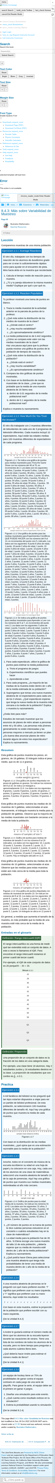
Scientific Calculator (13, 140)
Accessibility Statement (27, 1470)
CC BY (17, 1424)
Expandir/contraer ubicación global (52, 204)
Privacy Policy (42, 1468)
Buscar (5, 1480)
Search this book (7, 47)
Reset (4, 72)
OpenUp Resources (18, 227)
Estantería (27, 205)
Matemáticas (45, 205)
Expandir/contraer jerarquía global (4, 204)
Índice (7, 233)
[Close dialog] (1, 184)
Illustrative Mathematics (26, 1427)
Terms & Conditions (9, 1470)
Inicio (12, 205)
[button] (9, 158)
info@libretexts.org (29, 1473)
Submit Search (8, 55)
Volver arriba (6, 1434)
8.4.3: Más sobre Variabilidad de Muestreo (31, 1418)
